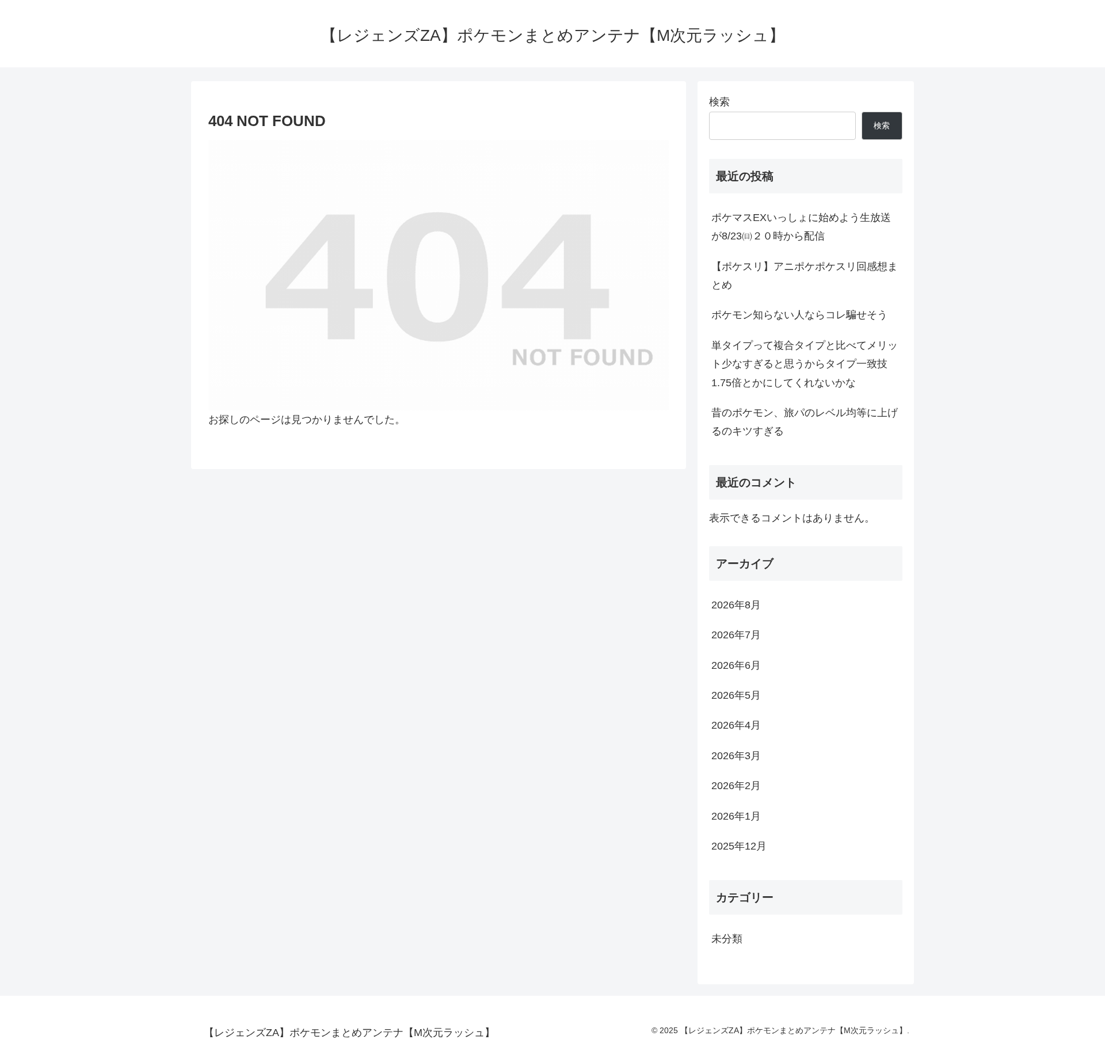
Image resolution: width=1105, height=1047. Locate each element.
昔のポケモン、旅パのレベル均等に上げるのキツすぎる (804, 422)
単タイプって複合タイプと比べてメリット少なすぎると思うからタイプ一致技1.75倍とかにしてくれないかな (804, 364)
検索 (719, 102)
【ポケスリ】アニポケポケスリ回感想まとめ (804, 276)
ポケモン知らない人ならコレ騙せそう (799, 315)
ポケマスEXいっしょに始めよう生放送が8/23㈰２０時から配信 (801, 227)
